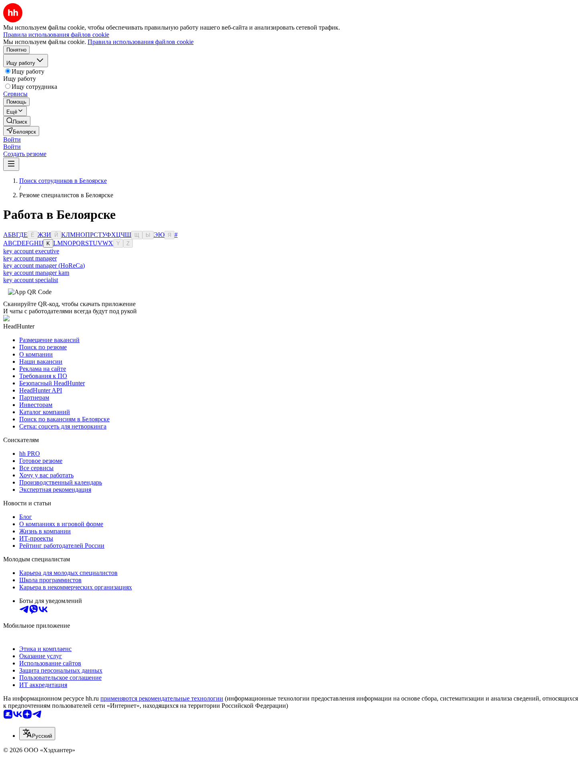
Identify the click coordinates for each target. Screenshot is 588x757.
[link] (16, 121)
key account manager (30, 258)
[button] (12, 139)
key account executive (31, 251)
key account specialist (30, 279)
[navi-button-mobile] (11, 164)
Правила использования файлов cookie (141, 41)
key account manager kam (36, 272)
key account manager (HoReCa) (44, 265)
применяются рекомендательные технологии (161, 698)
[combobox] (37, 733)
